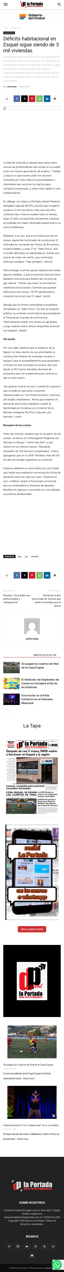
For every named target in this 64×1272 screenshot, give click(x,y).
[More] (54, 98)
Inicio (5, 27)
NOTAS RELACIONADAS (17, 655)
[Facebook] (17, 98)
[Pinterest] (32, 98)
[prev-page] (5, 711)
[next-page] (11, 711)
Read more (29, 1078)
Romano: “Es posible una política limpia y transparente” (16, 599)
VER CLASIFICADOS (32, 929)
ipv (26, 556)
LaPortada (12, 86)
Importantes (16, 27)
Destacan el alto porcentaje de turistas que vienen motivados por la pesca (46, 600)
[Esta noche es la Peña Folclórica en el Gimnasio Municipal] (11, 699)
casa (19, 556)
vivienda (34, 556)
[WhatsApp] (39, 98)
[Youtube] (32, 1255)
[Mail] (26, 1246)
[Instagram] (18, 1246)
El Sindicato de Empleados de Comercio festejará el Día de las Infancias (40, 683)
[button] (5, 4)
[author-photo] (32, 634)
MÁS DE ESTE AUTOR (45, 655)
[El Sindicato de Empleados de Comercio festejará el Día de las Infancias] (11, 683)
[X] (24, 98)
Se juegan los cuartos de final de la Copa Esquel (28, 1064)
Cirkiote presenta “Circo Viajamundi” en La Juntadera (31, 1125)
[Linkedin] (47, 98)
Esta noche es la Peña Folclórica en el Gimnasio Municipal (37, 699)
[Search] (59, 4)
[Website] (44, 1246)
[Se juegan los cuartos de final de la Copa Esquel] (11, 667)
